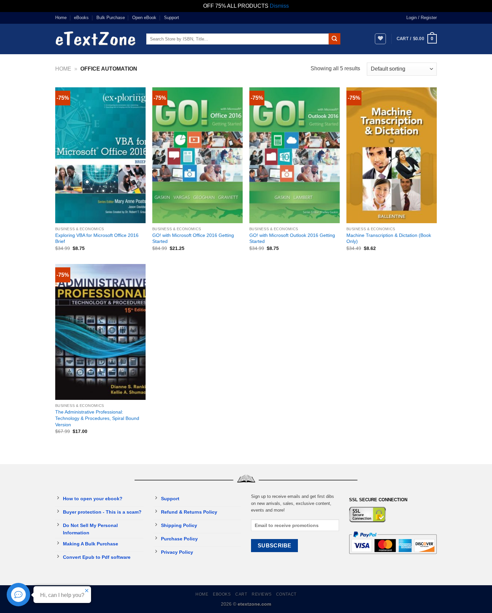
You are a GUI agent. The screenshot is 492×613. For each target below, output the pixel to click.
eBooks (81, 17)
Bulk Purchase (110, 17)
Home (61, 17)
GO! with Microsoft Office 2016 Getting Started (193, 238)
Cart (241, 594)
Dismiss (279, 6)
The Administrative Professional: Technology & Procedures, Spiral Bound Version (97, 418)
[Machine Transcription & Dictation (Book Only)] (391, 155)
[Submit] (334, 39)
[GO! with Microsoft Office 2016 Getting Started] (197, 155)
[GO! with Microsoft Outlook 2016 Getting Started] (294, 155)
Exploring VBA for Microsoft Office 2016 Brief (97, 238)
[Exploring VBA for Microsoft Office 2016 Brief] (100, 155)
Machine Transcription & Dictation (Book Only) (388, 238)
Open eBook (144, 17)
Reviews (261, 594)
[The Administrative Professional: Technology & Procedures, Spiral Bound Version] (100, 332)
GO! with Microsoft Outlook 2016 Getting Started (292, 238)
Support (171, 17)
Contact (286, 594)
